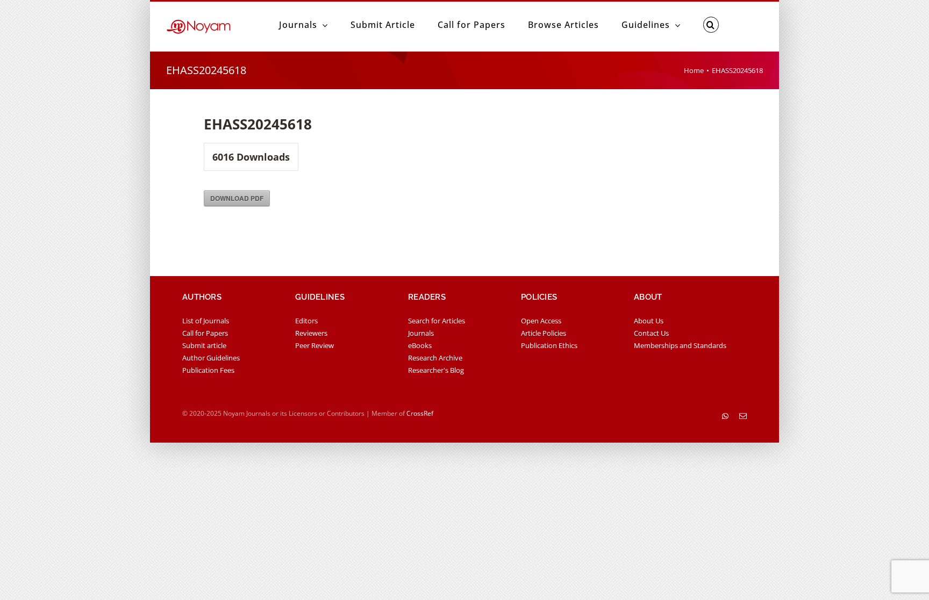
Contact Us (651, 333)
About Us (648, 321)
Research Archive (435, 358)
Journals (421, 333)
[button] (711, 24)
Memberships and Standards (680, 345)
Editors (306, 321)
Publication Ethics (549, 345)
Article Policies (543, 333)
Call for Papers (205, 333)
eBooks (420, 345)
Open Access (541, 321)
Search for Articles (436, 321)
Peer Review (314, 345)
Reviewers (311, 333)
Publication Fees (208, 370)
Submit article (204, 345)
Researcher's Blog (436, 370)
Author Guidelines (211, 358)
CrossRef (419, 413)
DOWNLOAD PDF (236, 198)
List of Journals (205, 321)
